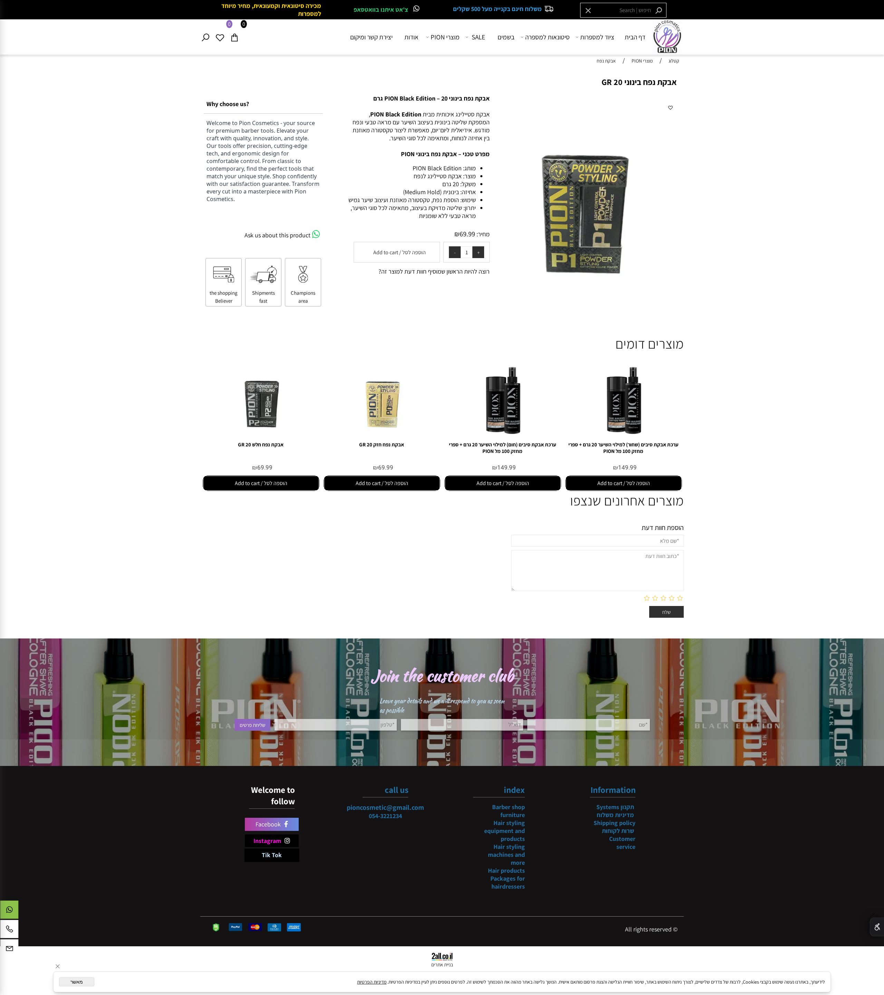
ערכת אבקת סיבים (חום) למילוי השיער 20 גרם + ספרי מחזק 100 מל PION (502, 447)
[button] (624, 483)
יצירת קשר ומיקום (371, 37)
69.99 (467, 233)
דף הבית (635, 37)
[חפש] (207, 37)
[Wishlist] (222, 37)
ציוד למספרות (597, 37)
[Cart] (236, 37)
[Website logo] (667, 36)
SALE (478, 37)
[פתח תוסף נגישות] (877, 927)
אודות (411, 37)
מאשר (76, 982)
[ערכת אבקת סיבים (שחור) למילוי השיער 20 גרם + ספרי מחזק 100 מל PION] (623, 439)
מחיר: (482, 234)
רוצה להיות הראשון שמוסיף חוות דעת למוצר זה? (434, 271)
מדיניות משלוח (615, 815)
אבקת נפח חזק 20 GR (381, 444)
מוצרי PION (445, 37)
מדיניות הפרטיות (371, 982)
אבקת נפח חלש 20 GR (261, 444)
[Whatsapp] (9, 911)
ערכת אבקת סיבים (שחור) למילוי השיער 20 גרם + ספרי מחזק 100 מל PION (623, 447)
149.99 (627, 467)
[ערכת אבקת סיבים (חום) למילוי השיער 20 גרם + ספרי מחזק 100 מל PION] (502, 439)
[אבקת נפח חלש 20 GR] (260, 439)
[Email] (9, 950)
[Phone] (9, 931)
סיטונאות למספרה (547, 37)
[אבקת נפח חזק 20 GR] (381, 439)
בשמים (506, 37)
